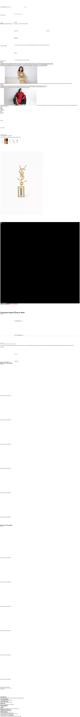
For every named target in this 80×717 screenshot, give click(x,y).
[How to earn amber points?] (7, 324)
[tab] (2, 141)
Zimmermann (45, 65)
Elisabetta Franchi (12, 64)
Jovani (42, 64)
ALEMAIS (2, 86)
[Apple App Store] (3, 712)
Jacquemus (35, 64)
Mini (1, 87)
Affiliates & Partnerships (10, 704)
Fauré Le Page (17, 64)
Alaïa (6, 63)
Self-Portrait (8, 65)
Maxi (4, 87)
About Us (1, 704)
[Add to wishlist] (11, 339)
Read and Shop (3, 706)
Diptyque (1, 64)
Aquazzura (13, 63)
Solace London (15, 65)
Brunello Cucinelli (23, 63)
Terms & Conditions (3, 708)
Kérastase (44, 64)
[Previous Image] (7, 147)
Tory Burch (25, 65)
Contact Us (2, 702)
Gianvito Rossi (22, 64)
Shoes (4, 700)
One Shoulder (24, 87)
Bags (6, 700)
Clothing (1, 700)
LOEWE (47, 64)
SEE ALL (1, 364)
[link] (24, 23)
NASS (23, 86)
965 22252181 (10, 714)
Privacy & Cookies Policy (11, 708)
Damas (52, 63)
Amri (4, 86)
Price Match (17, 708)
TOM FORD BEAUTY (30, 65)
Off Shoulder (20, 87)
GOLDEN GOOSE (28, 64)
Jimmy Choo (39, 64)
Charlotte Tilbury (31, 63)
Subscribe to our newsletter (4, 687)
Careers (4, 704)
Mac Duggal (20, 86)
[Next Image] (7, 218)
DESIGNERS (2, 83)
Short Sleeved (11, 87)
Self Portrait (31, 86)
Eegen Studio (7, 86)
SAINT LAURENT (3, 65)
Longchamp (51, 64)
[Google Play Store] (9, 712)
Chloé (41, 63)
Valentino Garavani (37, 65)
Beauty (8, 700)
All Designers (2, 63)
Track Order (10, 702)
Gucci (32, 64)
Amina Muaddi (9, 63)
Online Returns (9, 710)
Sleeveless (16, 87)
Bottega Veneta (17, 63)
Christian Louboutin (45, 63)
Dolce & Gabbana (6, 64)
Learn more (22, 335)
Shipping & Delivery (3, 710)
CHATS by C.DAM (37, 63)
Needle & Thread (26, 86)
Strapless (27, 87)
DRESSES (2, 105)
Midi (2, 87)
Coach (50, 63)
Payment (7, 702)
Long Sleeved (7, 87)
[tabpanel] (40, 345)
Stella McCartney (20, 65)
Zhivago (41, 65)
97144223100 (11, 715)
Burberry (27, 63)
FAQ (5, 702)
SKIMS (11, 65)
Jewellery (10, 700)
